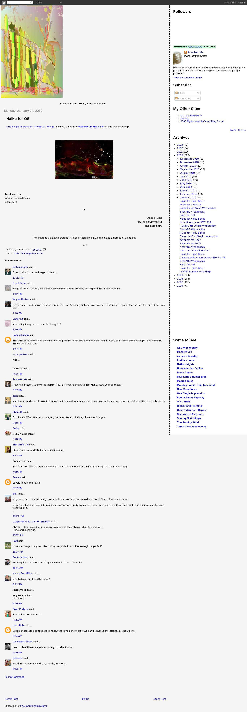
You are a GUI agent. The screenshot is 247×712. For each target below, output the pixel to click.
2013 (180, 144)
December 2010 (189, 158)
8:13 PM (17, 668)
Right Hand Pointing (189, 405)
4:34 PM (17, 406)
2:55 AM (17, 619)
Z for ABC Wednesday (192, 246)
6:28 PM (17, 439)
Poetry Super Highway (190, 397)
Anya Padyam (21, 608)
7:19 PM (17, 471)
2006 (180, 285)
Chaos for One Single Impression (199, 236)
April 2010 (186, 186)
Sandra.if (18, 318)
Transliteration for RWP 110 (195, 222)
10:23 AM (18, 535)
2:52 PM (17, 373)
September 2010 (190, 169)
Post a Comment (14, 676)
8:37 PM (17, 488)
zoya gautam (20, 354)
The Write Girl (21, 444)
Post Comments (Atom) (33, 705)
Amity (16, 428)
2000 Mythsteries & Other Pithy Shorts (202, 121)
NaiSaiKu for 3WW (190, 243)
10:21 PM (18, 516)
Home (85, 698)
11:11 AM (18, 567)
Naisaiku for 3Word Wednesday (198, 225)
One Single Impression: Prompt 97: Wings (30, 126)
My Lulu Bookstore (191, 115)
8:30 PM (17, 603)
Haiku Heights (185, 364)
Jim (15, 493)
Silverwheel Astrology (190, 414)
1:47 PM (17, 348)
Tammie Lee (20, 379)
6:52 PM (17, 455)
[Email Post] (44, 249)
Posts (181, 92)
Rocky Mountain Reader (192, 409)
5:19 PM (17, 422)
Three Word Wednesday (191, 426)
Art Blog (184, 118)
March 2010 (187, 190)
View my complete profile (187, 77)
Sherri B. (18, 411)
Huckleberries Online (190, 368)
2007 (180, 282)
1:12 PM (17, 294)
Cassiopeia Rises (22, 641)
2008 (180, 278)
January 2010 (188, 197)
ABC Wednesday (187, 347)
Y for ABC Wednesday (192, 260)
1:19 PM (17, 329)
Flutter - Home (186, 360)
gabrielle (17, 658)
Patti (15, 540)
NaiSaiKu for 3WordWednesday (198, 208)
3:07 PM (17, 390)
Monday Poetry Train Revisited (196, 385)
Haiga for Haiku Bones (192, 201)
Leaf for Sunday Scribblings (195, 271)
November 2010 (189, 162)
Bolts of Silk (184, 351)
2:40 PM (17, 652)
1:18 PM (17, 313)
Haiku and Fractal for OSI (194, 250)
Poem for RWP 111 (190, 204)
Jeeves (17, 477)
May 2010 (186, 183)
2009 (180, 275)
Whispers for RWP (190, 239)
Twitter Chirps (238, 130)
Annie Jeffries (20, 557)
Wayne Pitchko (21, 299)
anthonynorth (20, 266)
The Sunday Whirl (188, 422)
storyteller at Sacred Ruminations (32, 521)
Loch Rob (18, 625)
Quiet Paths (19, 283)
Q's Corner (183, 401)
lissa (15, 395)
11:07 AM (18, 551)
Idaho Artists (185, 372)
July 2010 (186, 176)
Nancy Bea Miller (22, 573)
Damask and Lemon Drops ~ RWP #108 (202, 257)
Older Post (160, 698)
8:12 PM (17, 584)
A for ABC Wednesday (192, 229)
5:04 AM (17, 636)
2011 (180, 151)
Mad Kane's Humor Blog (192, 376)
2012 (180, 148)
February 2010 (189, 193)
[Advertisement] (43, 688)
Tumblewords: (196, 52)
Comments (184, 98)
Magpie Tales (185, 380)
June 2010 (186, 179)
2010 (180, 155)
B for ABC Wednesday (192, 211)
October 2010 (188, 165)
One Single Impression (32, 253)
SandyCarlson (21, 335)
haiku (17, 253)
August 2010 (187, 172)
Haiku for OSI (18, 118)
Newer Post (11, 698)
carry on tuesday (187, 355)
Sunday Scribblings (189, 418)
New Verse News (187, 389)
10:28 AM (18, 277)
